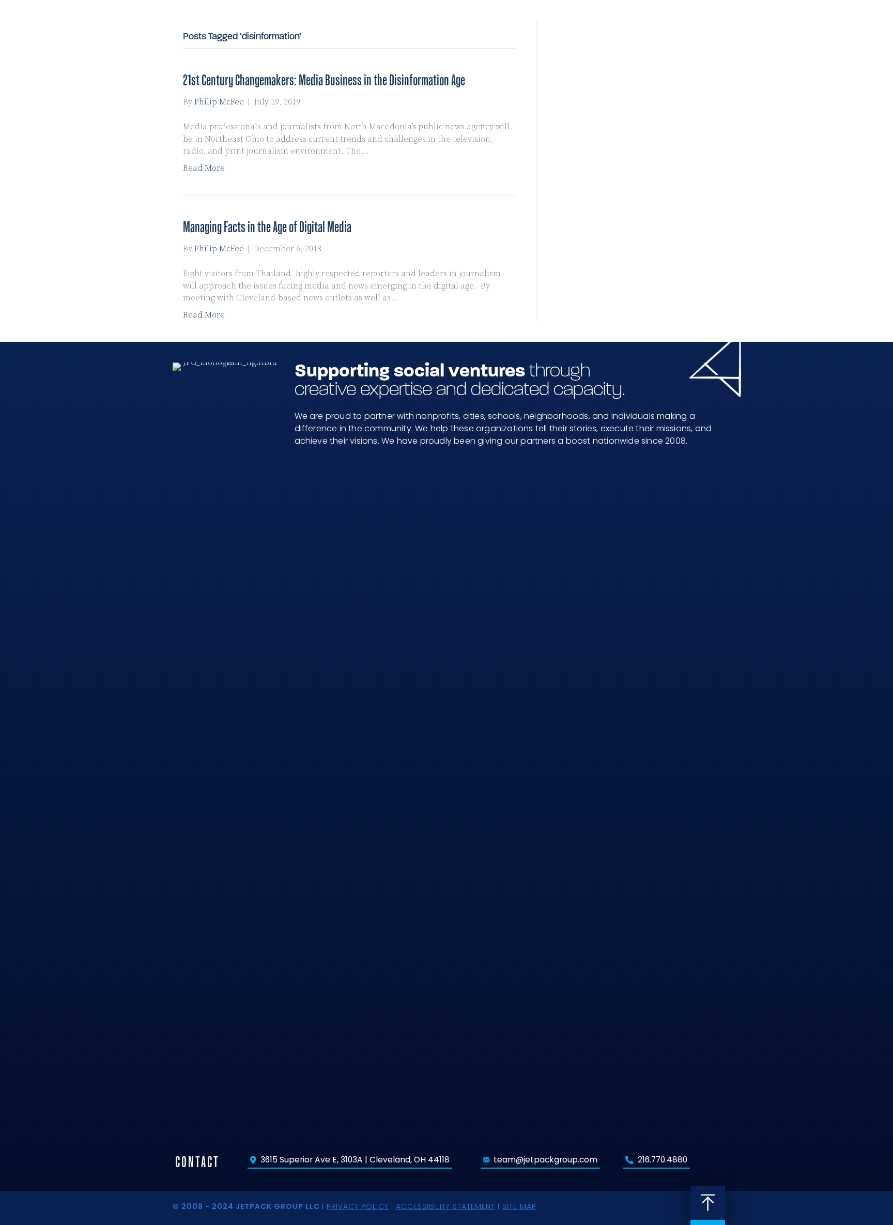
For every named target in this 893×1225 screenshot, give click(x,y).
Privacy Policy (358, 1206)
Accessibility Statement (445, 1206)
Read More (204, 168)
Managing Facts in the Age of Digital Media (267, 226)
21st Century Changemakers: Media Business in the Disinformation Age (324, 79)
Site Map (519, 1206)
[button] (738, 35)
